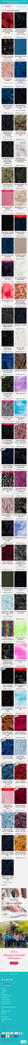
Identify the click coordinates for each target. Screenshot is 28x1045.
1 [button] (12, 916)
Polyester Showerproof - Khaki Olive (20, 612)
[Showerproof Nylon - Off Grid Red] (8, 505)
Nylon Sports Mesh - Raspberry (8, 208)
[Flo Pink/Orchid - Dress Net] (20, 651)
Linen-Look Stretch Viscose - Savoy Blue (7, 757)
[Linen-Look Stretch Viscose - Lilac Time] (20, 820)
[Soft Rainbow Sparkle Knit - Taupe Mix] (20, 246)
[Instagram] (4, 979)
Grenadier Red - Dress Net (7, 301)
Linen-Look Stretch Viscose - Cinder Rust (20, 781)
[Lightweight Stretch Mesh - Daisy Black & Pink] (8, 479)
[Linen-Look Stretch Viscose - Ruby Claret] (8, 553)
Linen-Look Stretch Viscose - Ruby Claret (7, 562)
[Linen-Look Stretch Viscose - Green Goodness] (8, 384)
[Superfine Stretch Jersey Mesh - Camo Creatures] (20, 553)
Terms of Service (5, 999)
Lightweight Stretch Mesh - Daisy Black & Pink (7, 490)
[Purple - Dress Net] (20, 384)
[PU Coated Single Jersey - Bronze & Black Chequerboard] (8, 431)
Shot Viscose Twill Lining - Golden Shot (8, 185)
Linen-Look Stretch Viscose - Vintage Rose (20, 441)
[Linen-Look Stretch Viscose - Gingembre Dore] (8, 723)
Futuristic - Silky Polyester (20, 348)
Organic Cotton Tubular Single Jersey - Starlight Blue (8, 613)
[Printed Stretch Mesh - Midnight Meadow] (8, 316)
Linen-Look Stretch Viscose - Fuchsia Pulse (20, 733)
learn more (14, 963)
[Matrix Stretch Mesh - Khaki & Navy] (8, 579)
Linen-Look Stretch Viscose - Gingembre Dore (7, 734)
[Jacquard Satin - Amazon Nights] (8, 338)
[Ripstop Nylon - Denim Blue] (20, 47)
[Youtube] (7, 979)
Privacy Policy (4, 1017)
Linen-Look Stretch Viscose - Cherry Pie (20, 806)
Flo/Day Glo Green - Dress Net (20, 638)
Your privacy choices (6, 1003)
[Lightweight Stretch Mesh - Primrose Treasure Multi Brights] (20, 291)
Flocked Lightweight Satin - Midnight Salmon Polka (8, 709)
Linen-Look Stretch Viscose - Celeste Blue (7, 830)
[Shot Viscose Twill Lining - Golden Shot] (8, 175)
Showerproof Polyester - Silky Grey (20, 515)
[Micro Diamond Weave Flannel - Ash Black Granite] (8, 528)
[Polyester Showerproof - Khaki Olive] (20, 602)
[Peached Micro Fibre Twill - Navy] (8, 268)
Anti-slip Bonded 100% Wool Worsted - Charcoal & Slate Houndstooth (7, 161)
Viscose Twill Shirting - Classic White (20, 278)
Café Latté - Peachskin (20, 370)
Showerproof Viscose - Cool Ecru (20, 208)
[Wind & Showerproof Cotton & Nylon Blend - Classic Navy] (20, 20)
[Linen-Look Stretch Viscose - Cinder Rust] (20, 772)
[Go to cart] (25, 7)
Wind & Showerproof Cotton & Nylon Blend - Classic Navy (20, 31)
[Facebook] (2, 979)
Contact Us (4, 991)
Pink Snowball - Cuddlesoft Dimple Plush (7, 807)
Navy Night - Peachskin (20, 325)
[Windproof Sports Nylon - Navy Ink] (20, 579)
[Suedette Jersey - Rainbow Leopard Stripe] (8, 629)
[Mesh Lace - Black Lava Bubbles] (20, 676)
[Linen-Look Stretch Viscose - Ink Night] (8, 456)
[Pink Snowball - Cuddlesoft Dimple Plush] (8, 796)
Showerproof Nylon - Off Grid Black (20, 185)
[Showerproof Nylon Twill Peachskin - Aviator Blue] (8, 123)
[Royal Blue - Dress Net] (20, 528)
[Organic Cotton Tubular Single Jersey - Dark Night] (8, 867)
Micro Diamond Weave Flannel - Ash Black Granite (7, 539)
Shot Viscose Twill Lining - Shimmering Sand (20, 133)
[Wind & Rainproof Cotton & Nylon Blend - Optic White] (20, 149)
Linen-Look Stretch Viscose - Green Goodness (7, 395)
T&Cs (2, 1021)
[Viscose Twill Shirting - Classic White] (20, 268)
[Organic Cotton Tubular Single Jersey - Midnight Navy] (8, 843)
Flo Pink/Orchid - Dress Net (20, 661)
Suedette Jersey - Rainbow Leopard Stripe (8, 638)
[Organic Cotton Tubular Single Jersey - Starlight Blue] (8, 602)
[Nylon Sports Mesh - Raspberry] (8, 198)
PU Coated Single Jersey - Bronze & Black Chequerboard (8, 442)
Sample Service (5, 997)
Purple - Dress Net (20, 393)
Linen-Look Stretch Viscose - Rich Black (7, 685)
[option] (14, 903)
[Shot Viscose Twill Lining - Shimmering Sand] (20, 123)
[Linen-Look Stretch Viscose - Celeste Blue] (8, 820)
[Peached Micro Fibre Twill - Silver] (8, 408)
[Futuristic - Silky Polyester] (20, 338)
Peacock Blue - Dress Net (20, 708)
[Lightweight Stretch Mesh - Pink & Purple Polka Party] (20, 479)
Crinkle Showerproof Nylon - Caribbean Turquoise (8, 107)
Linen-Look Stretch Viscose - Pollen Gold (20, 853)
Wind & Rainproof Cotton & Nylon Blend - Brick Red (7, 31)
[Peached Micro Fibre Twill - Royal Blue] (8, 361)
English (16, 1027)
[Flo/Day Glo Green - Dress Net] (20, 629)
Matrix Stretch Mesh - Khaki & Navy (7, 589)
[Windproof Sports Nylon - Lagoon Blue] (8, 246)
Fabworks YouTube (6, 1011)
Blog (2, 1009)
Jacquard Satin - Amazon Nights (8, 348)
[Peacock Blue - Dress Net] (20, 698)
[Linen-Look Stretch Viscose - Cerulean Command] (8, 772)
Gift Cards (3, 1013)
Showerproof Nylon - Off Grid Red (8, 515)
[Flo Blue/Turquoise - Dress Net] (20, 408)
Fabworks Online (14, 1039)
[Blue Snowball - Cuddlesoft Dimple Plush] (20, 747)
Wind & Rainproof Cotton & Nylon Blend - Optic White (20, 160)
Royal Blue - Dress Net (20, 537)
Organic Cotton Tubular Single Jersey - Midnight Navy (8, 854)
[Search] (22, 7)
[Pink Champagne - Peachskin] (8, 70)
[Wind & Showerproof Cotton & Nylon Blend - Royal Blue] (20, 70)
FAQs (2, 993)
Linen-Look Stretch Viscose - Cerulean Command (7, 782)
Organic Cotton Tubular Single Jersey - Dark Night (7, 878)
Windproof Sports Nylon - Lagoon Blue (8, 255)
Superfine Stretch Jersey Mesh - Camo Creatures (20, 563)
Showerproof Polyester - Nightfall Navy (20, 466)
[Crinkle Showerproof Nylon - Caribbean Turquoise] (8, 96)
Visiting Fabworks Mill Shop (8, 1007)
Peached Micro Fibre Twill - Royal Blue (7, 371)
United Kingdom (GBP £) (6, 1027)
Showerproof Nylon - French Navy (20, 233)
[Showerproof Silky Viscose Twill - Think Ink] (20, 96)
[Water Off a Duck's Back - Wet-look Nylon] (8, 47)
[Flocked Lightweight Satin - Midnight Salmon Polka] (8, 698)
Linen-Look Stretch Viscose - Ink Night (7, 466)
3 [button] (15, 916)
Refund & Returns (5, 1001)
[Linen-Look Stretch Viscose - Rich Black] (8, 676)
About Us (3, 988)
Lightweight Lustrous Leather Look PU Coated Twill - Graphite (7, 662)
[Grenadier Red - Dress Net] (8, 291)
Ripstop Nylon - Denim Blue (20, 57)
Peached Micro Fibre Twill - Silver (7, 418)
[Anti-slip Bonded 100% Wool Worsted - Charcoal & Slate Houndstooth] (8, 149)
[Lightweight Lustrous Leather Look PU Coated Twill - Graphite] (8, 651)
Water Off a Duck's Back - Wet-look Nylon (8, 57)
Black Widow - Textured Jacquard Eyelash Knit (8, 233)
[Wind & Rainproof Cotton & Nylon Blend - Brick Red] (8, 20)
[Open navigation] (2, 6)
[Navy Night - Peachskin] (20, 316)
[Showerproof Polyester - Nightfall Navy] (20, 456)
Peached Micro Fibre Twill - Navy (7, 278)
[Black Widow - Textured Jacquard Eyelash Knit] (8, 223)
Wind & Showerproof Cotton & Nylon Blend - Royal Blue (20, 80)
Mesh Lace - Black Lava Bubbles (20, 685)
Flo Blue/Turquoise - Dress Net (20, 418)
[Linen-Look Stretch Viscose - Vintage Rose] (20, 431)
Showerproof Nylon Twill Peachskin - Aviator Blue (7, 133)
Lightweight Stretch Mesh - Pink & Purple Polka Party (20, 490)
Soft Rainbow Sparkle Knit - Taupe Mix (20, 255)
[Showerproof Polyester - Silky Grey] (20, 505)
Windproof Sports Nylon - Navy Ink (20, 589)
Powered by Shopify (6, 1041)
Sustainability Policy (6, 1019)
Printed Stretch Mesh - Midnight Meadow (7, 325)
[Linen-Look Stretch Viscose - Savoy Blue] (8, 747)
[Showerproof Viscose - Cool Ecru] (20, 198)
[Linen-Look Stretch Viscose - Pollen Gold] (20, 843)
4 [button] (16, 916)
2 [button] (13, 916)
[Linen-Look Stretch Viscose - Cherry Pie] (20, 796)
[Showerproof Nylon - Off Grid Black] (20, 175)
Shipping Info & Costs (6, 995)
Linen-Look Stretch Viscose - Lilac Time (20, 830)
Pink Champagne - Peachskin (7, 79)
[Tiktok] (9, 979)
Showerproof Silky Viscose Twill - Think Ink (20, 107)
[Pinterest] (11, 979)
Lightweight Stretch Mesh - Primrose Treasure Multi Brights (20, 302)
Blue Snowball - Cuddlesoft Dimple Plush (20, 758)
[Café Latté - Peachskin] (20, 361)
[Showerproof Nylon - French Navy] (20, 223)
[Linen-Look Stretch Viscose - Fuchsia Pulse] (20, 723)
